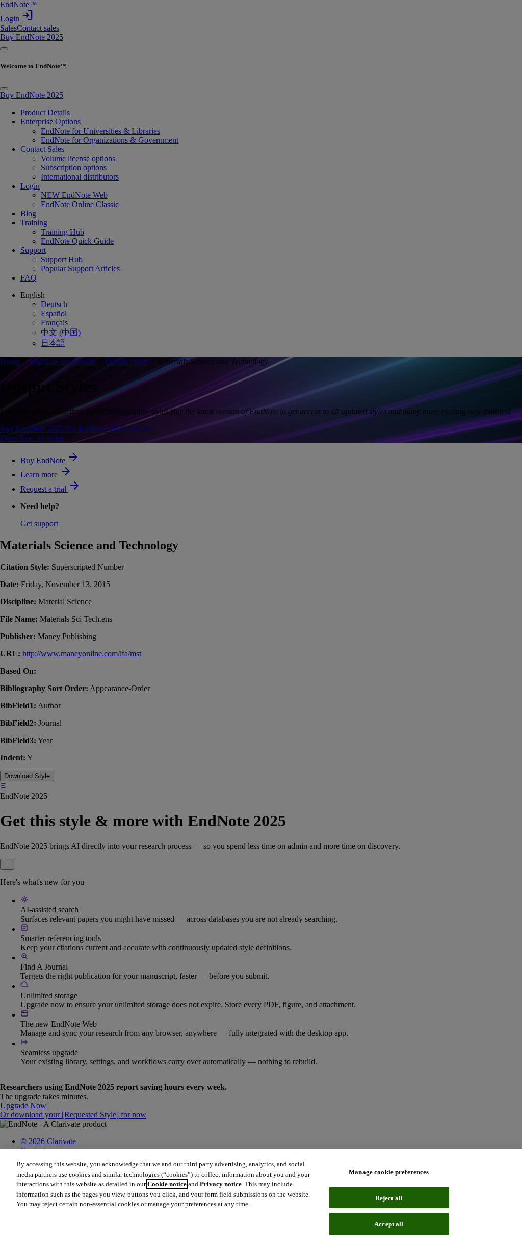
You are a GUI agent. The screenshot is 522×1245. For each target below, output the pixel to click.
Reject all (389, 1198)
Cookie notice (167, 1184)
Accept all (388, 1224)
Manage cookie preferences (389, 1172)
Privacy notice (221, 1184)
